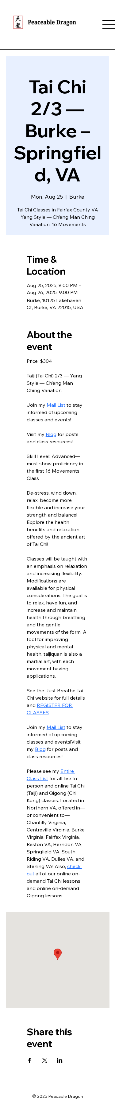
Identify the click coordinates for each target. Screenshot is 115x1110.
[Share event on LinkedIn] (60, 1060)
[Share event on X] (45, 1060)
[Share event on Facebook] (30, 1060)
